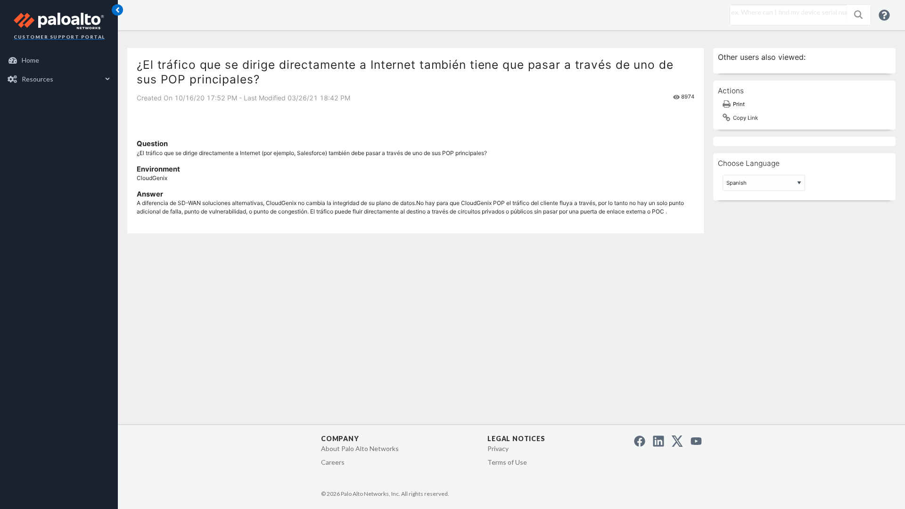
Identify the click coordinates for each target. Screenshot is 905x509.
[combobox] (786, 12)
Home (30, 60)
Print (739, 104)
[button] (858, 15)
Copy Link (745, 118)
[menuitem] (59, 60)
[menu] (59, 70)
